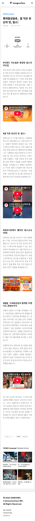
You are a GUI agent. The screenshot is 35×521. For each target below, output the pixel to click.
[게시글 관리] (12, 436)
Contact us (6, 515)
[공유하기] (9, 436)
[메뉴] (2, 3)
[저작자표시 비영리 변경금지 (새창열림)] (25, 436)
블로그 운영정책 (7, 510)
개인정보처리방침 (7, 513)
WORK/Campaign (8, 14)
